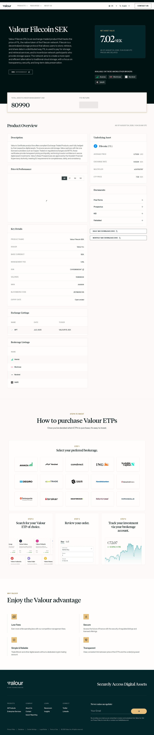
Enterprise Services (14, 711)
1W (81, 178)
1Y (69, 178)
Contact (28, 711)
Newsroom (48, 708)
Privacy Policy (11, 729)
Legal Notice (43, 729)
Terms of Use (54, 729)
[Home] (7, 6)
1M (75, 178)
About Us (48, 6)
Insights (47, 711)
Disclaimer (21, 729)
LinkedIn (66, 711)
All (64, 178)
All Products (11, 708)
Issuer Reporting (31, 715)
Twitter (65, 708)
